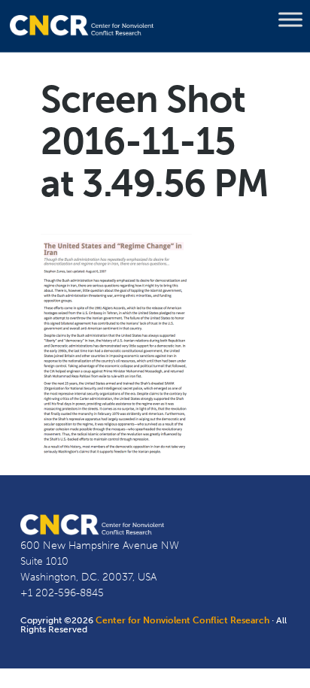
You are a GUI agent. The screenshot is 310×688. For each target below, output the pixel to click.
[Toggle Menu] (290, 19)
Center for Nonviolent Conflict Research (182, 620)
